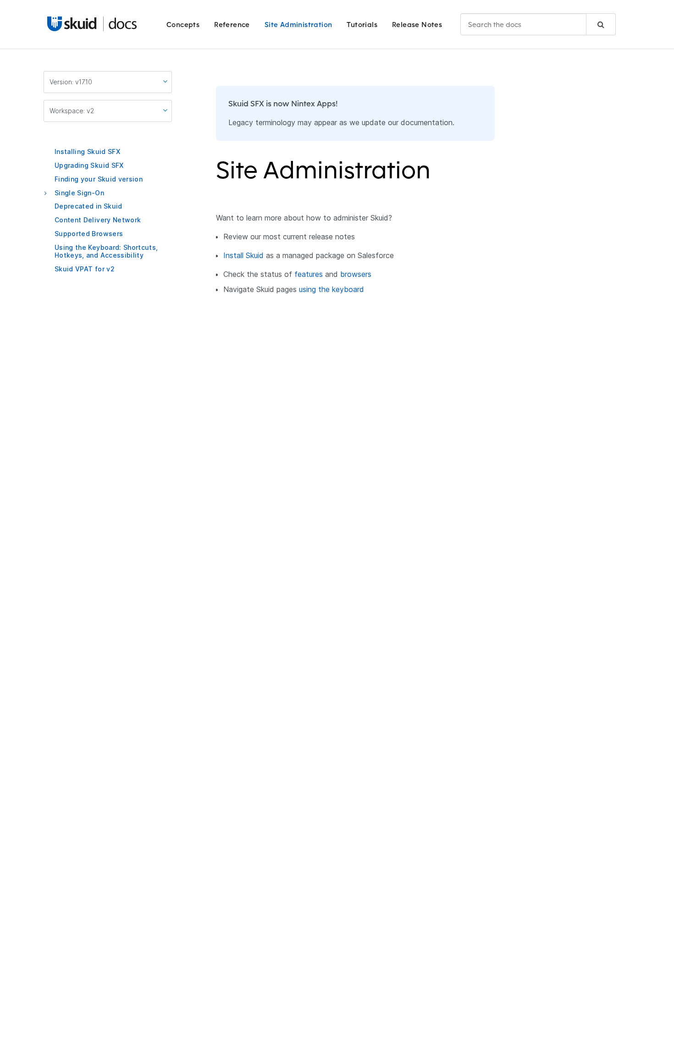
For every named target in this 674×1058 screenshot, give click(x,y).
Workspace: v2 (72, 111)
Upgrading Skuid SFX (89, 165)
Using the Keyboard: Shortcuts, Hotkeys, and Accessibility (106, 251)
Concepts (182, 24)
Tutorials (362, 24)
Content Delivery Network (98, 220)
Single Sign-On (79, 192)
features (308, 274)
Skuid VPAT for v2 (85, 268)
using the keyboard (331, 289)
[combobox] (538, 24)
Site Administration (298, 24)
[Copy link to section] (437, 176)
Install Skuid (243, 255)
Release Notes (417, 24)
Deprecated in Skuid (88, 206)
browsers (355, 274)
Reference (232, 24)
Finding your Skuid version (99, 179)
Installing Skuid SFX (87, 151)
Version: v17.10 (71, 82)
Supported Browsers (89, 233)
